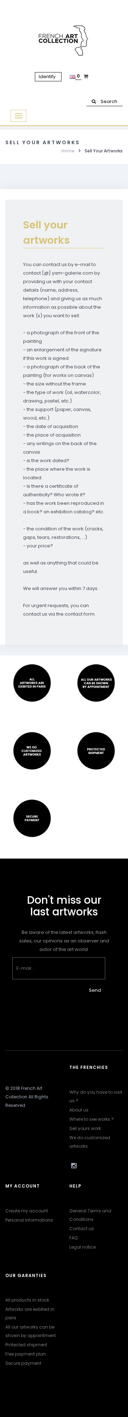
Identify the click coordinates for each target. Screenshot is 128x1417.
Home (68, 151)
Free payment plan (25, 1354)
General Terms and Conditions (90, 1215)
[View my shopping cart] (87, 76)
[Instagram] (73, 1166)
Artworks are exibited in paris (29, 1313)
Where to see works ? (91, 1119)
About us (79, 1110)
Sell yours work (85, 1128)
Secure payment (23, 1363)
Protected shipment (26, 1345)
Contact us (81, 1229)
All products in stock (27, 1300)
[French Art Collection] (64, 41)
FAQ (73, 1238)
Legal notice (82, 1247)
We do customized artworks (89, 1142)
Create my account (26, 1211)
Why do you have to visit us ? (95, 1096)
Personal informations (29, 1220)
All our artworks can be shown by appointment (30, 1331)
